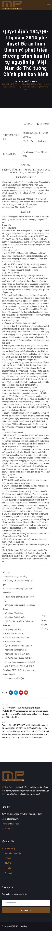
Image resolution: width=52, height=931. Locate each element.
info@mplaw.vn (13, 819)
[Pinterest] (21, 692)
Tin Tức (8, 863)
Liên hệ (8, 868)
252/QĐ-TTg (24, 199)
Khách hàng (10, 848)
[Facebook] (11, 692)
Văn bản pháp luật (13, 853)
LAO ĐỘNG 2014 (29, 81)
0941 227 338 (13, 824)
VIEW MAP (6, 829)
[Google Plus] (26, 692)
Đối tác (8, 858)
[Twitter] (16, 692)
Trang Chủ (17, 81)
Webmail (8, 873)
